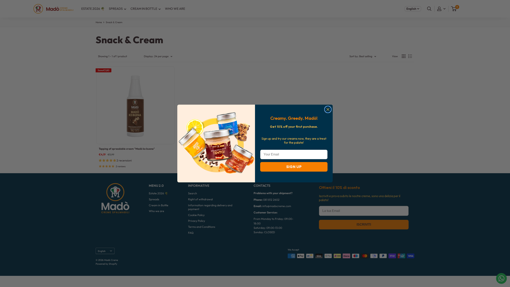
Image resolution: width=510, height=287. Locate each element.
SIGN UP (294, 166)
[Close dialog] (328, 109)
